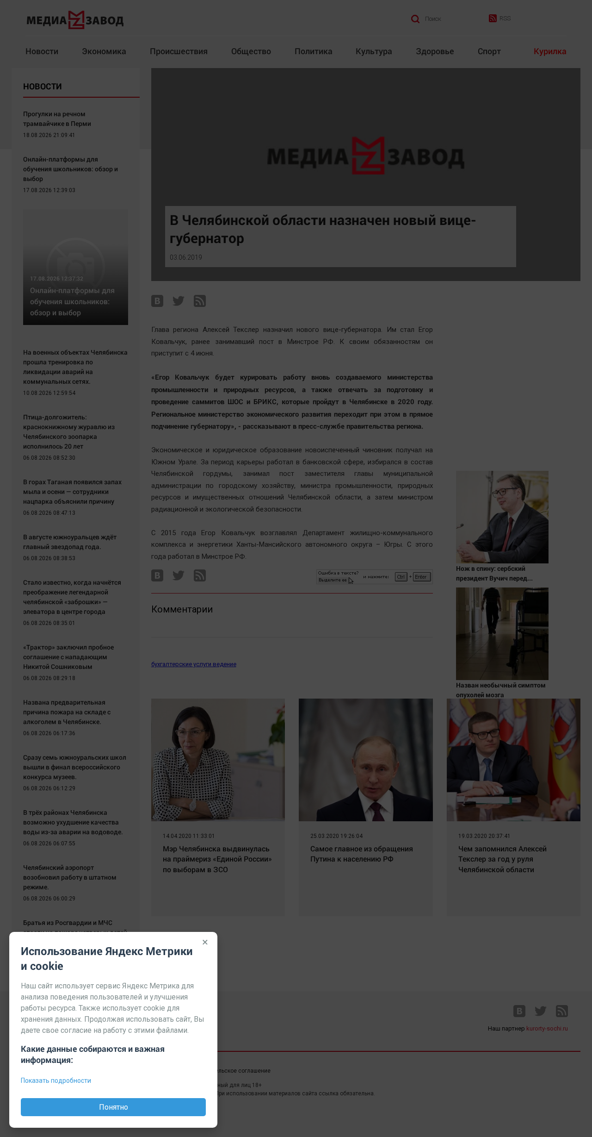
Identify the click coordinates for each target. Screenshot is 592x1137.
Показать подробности (56, 1080)
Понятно (113, 1107)
